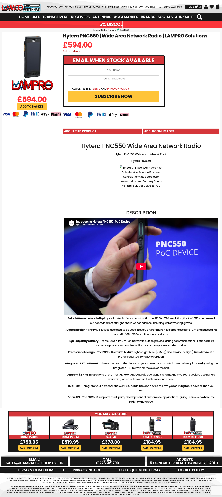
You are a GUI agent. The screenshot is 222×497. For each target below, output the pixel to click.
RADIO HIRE (126, 6)
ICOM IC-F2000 (152, 437)
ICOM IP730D (29, 437)
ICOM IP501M (70, 437)
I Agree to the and (99, 88)
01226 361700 (21, 7)
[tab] (102, 131)
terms (95, 89)
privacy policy (118, 89)
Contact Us (65, 6)
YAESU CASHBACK (173, 6)
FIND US (77, 6)
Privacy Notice (87, 470)
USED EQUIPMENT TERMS (139, 470)
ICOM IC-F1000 (193, 437)
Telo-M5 (110, 437)
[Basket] (217, 6)
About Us (52, 6)
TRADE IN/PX (193, 6)
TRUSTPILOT (156, 6)
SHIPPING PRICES (110, 6)
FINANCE (87, 6)
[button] (32, 106)
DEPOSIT (96, 6)
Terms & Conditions (36, 470)
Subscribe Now (114, 96)
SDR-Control (141, 6)
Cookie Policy (191, 470)
